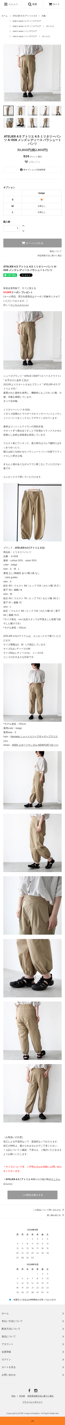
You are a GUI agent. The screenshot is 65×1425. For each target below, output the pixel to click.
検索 (34, 4)
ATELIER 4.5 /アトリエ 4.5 (25, 16)
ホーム (5, 16)
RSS (14, 1396)
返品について (56, 251)
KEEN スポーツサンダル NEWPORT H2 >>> (35, 744)
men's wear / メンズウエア (25, 31)
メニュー (13, 4)
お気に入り (34, 162)
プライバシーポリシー (32, 1402)
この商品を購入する (32, 1194)
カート (56, 4)
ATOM (22, 1396)
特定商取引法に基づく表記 (50, 255)
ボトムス (50, 26)
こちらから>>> (21, 304)
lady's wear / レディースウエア (27, 21)
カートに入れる (34, 243)
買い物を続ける (54, 1215)
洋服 (44, 16)
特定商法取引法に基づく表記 (41, 1396)
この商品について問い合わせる (47, 1210)
